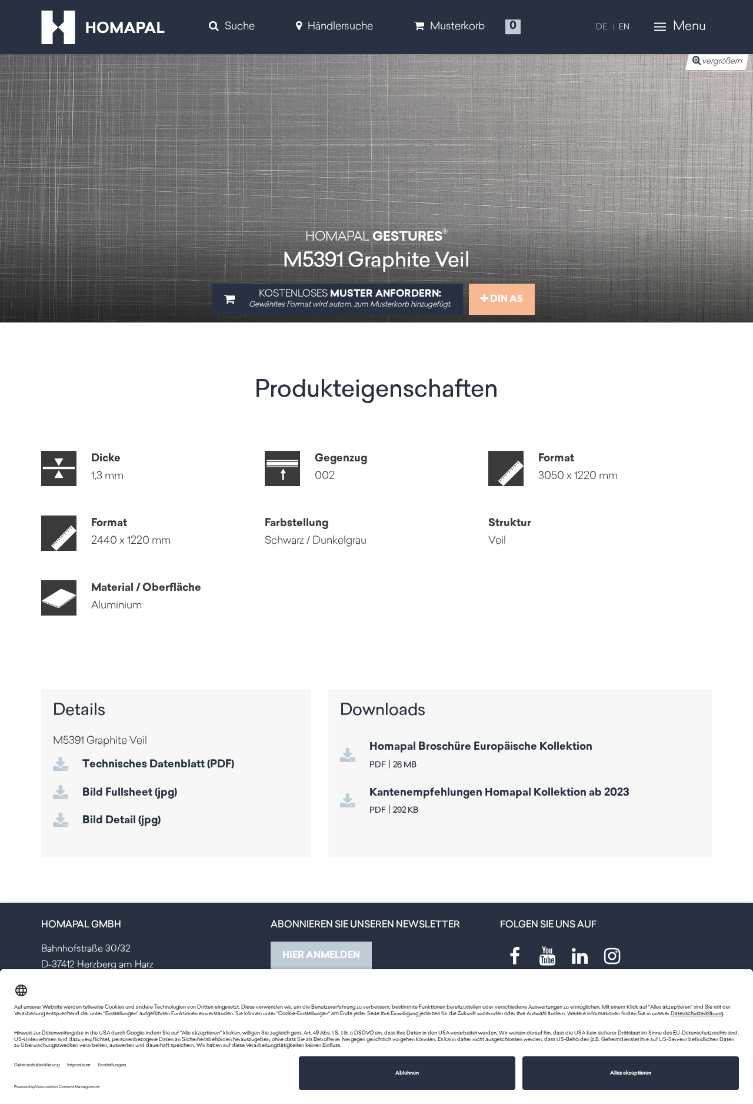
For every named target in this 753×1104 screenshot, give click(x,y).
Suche (240, 27)
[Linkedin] (579, 956)
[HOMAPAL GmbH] (103, 27)
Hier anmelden (321, 955)
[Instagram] (612, 956)
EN (624, 27)
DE (601, 27)
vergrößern (722, 61)
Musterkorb (457, 27)
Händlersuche (340, 27)
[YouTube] (547, 956)
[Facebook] (514, 956)
